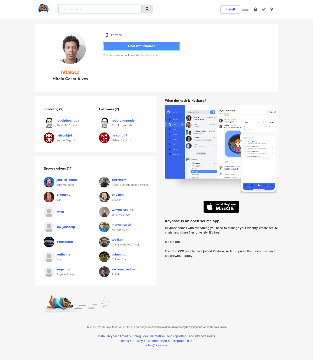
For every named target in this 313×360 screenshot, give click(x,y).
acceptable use (181, 340)
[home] (43, 7)
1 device (116, 35)
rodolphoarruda (67, 120)
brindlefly (63, 194)
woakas (117, 239)
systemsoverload (124, 269)
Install (230, 9)
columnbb (119, 254)
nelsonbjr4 (64, 135)
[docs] (271, 9)
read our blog (131, 336)
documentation (154, 336)
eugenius (63, 269)
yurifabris (63, 254)
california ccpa (156, 340)
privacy (138, 340)
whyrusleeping (122, 209)
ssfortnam (119, 179)
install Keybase (108, 336)
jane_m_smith (66, 179)
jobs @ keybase (156, 345)
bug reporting (177, 336)
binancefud (64, 242)
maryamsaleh (121, 224)
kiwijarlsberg (65, 227)
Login (246, 9)
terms (125, 340)
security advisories (202, 336)
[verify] (264, 9)
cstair (60, 212)
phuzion (118, 194)
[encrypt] (255, 9)
